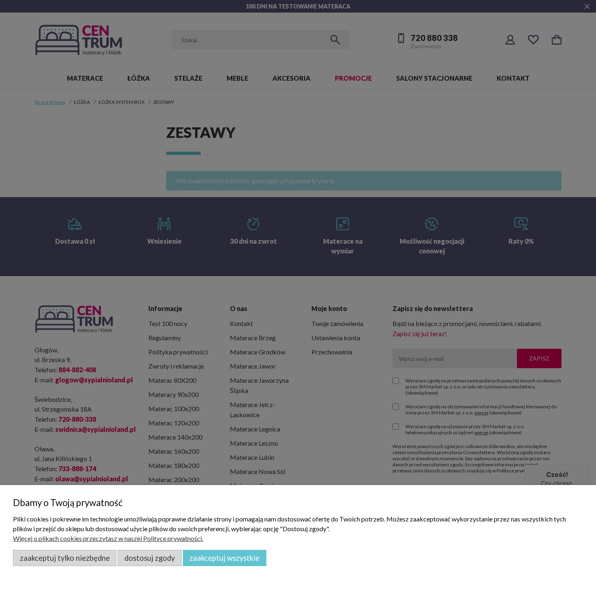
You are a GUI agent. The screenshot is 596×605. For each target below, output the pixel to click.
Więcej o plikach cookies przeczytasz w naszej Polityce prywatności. (108, 538)
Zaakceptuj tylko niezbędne (65, 558)
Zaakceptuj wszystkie (224, 558)
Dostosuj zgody (149, 558)
